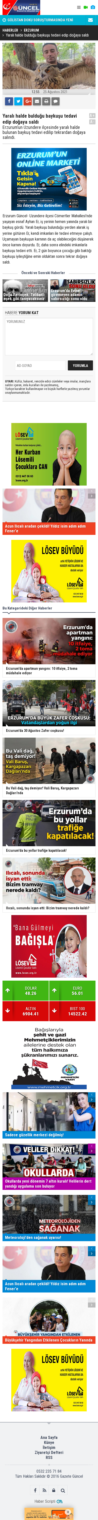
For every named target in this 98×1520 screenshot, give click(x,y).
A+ (92, 115)
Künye (49, 1442)
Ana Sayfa (49, 1437)
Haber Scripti (44, 1501)
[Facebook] (9, 101)
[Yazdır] (46, 101)
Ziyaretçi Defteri (49, 1452)
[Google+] (28, 101)
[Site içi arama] (63, 1490)
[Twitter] (18, 101)
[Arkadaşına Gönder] (37, 101)
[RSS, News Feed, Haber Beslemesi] (44, 1490)
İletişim (49, 1447)
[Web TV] (85, 7)
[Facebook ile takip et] (35, 1490)
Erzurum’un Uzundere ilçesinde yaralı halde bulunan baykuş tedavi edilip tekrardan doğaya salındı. (44, 132)
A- (92, 121)
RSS (49, 1457)
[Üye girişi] (53, 1490)
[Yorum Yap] (56, 101)
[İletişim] (90, 20)
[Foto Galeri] (92, 7)
